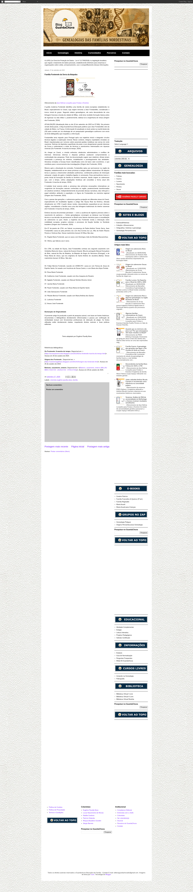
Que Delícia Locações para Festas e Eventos (73, 103)
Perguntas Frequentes (124, 658)
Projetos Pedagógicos (124, 635)
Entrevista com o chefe (125, 813)
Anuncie (120, 821)
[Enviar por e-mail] (66, 377)
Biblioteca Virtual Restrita (125, 699)
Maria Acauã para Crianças (126, 507)
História (78, 53)
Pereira (119, 187)
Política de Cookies (55, 807)
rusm (92, 874)
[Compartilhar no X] (70, 377)
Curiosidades (94, 53)
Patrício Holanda (89, 818)
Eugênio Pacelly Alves (90, 810)
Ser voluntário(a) (123, 818)
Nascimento (120, 184)
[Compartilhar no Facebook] (73, 377)
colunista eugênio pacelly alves (61, 380)
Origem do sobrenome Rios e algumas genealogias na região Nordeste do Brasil (137, 297)
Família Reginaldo (122, 502)
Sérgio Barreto (88, 823)
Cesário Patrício (122, 496)
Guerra (118, 179)
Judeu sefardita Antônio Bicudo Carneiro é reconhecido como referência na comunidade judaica (136, 382)
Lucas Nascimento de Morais (93, 813)
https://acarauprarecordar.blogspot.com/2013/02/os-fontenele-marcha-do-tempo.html (75, 353)
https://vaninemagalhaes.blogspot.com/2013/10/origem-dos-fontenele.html (71, 362)
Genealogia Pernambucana (126, 230)
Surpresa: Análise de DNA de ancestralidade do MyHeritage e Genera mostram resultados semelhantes (136, 400)
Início (49, 53)
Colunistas (121, 815)
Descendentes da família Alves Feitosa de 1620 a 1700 (136, 365)
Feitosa (119, 176)
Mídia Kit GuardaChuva (124, 661)
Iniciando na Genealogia (125, 676)
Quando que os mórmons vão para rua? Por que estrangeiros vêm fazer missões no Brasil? (137, 331)
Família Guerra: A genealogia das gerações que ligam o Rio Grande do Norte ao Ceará (136, 348)
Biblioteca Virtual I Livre (124, 694)
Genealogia (63, 53)
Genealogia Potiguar (123, 522)
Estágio (119, 630)
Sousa (118, 189)
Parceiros (111, 53)
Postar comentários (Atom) (60, 451)
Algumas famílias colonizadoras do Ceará (134, 314)
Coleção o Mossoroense (125, 225)
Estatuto (119, 653)
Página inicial (77, 446)
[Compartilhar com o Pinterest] (75, 377)
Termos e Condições (56, 812)
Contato (126, 53)
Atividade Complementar (125, 627)
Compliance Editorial (124, 810)
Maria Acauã (120, 504)
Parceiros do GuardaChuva (127, 823)
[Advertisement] (131, 104)
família (75, 380)
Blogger (108, 874)
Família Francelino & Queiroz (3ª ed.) (129, 499)
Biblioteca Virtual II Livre (124, 696)
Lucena (119, 181)
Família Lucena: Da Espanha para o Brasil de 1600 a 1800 (136, 281)
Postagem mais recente (56, 446)
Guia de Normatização (124, 655)
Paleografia (120, 679)
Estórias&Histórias (122, 223)
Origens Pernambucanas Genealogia (129, 525)
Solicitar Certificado (123, 638)
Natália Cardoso (88, 815)
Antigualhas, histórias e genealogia (128, 228)
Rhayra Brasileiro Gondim (92, 821)
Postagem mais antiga (98, 446)
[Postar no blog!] (68, 377)
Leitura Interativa (122, 632)
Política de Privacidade (57, 810)
